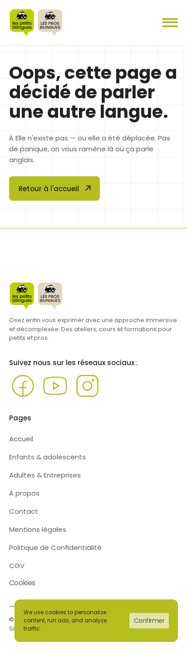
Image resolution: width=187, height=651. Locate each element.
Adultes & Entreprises (45, 475)
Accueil (21, 439)
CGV (17, 565)
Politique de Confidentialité (55, 547)
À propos (24, 493)
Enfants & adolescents (47, 457)
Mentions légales (37, 529)
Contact (23, 511)
